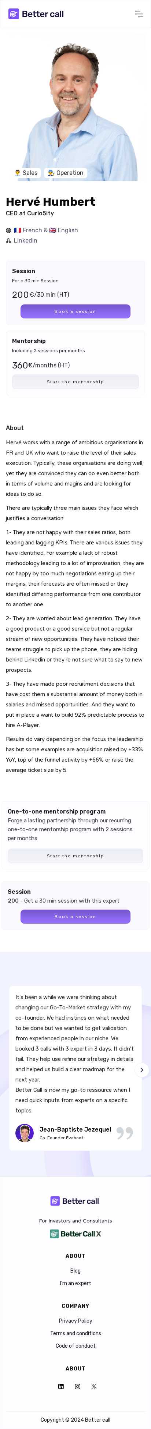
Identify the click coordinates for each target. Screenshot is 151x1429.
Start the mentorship (75, 381)
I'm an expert (75, 1284)
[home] (37, 14)
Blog (75, 1271)
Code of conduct (76, 1346)
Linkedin (25, 240)
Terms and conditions (75, 1334)
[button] (139, 14)
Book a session (75, 311)
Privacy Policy (75, 1321)
